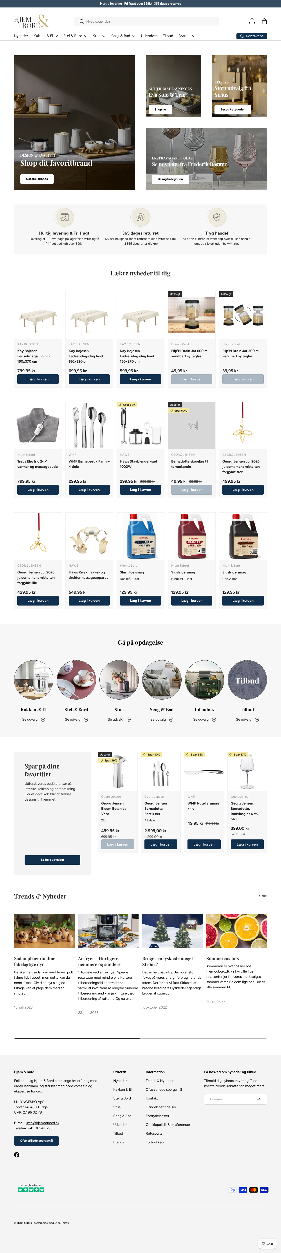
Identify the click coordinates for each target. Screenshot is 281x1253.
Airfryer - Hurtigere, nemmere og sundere (99, 961)
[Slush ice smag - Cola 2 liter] (243, 536)
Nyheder (21, 35)
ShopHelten (61, 1222)
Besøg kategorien (232, 110)
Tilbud (168, 35)
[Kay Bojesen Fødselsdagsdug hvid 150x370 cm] (38, 315)
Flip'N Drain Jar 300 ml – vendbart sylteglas (242, 353)
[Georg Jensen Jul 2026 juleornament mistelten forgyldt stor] (243, 425)
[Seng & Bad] (161, 679)
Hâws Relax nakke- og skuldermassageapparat (88, 574)
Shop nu (160, 110)
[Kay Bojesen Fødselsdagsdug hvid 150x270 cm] (140, 315)
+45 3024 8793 (40, 1128)
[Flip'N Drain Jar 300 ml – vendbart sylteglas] (243, 315)
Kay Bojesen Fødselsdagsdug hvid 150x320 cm (86, 356)
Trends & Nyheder (159, 1081)
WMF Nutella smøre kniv (203, 806)
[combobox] (146, 21)
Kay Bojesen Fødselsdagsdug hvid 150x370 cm (34, 356)
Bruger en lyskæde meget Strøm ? (167, 961)
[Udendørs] (204, 679)
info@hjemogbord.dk (42, 1123)
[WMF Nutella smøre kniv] (204, 771)
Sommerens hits (222, 958)
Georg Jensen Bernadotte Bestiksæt (155, 808)
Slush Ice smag (132, 572)
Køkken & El (43, 35)
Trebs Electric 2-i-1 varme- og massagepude (37, 464)
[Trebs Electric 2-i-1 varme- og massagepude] (38, 425)
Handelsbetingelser (161, 1107)
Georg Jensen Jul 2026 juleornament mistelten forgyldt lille (36, 577)
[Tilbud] (247, 679)
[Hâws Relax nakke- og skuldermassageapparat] (89, 536)
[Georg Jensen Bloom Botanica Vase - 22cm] (117, 771)
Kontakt (152, 1098)
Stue (97, 35)
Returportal (154, 1133)
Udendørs (149, 35)
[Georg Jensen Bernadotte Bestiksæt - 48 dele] (161, 771)
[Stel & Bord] (76, 679)
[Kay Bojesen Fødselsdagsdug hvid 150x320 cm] (89, 315)
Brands (184, 35)
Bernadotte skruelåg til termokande (189, 464)
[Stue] (119, 679)
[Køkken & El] (33, 679)
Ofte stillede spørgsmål (36, 1141)
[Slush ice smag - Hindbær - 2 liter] (192, 536)
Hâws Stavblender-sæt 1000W (138, 464)
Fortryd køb (155, 1142)
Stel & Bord (73, 35)
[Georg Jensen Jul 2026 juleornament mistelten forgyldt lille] (38, 536)
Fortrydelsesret (157, 1116)
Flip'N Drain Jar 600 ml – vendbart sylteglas (191, 353)
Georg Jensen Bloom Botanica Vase (113, 808)
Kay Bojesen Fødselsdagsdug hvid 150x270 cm (137, 356)
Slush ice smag (183, 572)
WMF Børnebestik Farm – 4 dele (89, 464)
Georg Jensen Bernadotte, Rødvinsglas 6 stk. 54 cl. (245, 811)
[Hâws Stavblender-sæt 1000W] (140, 425)
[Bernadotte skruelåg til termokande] (192, 425)
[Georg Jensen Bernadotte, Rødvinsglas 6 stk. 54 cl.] (247, 771)
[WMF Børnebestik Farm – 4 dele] (89, 425)
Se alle (261, 896)
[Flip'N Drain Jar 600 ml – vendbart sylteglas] (192, 315)
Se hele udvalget (52, 860)
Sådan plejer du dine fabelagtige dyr (34, 961)
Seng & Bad (120, 35)
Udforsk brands (37, 179)
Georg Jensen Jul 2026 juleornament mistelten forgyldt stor (241, 466)
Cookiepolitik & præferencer (168, 1125)
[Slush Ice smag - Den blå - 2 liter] (140, 536)
